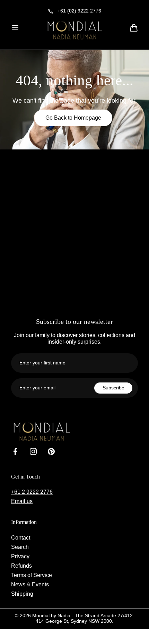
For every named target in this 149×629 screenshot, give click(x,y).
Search (20, 547)
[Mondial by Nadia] (74, 30)
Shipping (22, 594)
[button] (15, 28)
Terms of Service (31, 575)
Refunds (21, 565)
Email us (22, 501)
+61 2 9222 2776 (32, 492)
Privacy (20, 556)
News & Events (30, 584)
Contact (20, 537)
